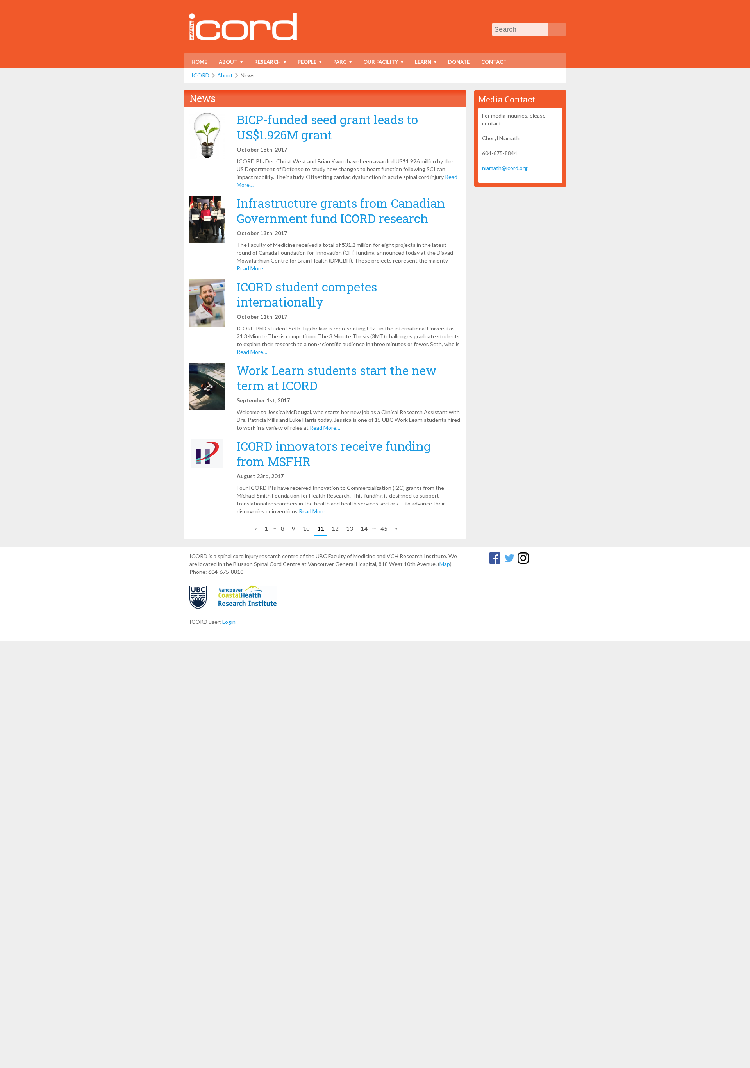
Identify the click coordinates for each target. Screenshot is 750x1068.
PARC (337, 63)
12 (335, 528)
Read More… (252, 268)
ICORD (200, 75)
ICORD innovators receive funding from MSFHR (334, 453)
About (226, 63)
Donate (459, 62)
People (304, 63)
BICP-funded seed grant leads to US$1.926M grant (327, 127)
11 (320, 528)
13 (349, 528)
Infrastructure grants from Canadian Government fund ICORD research (341, 210)
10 (306, 528)
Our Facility (378, 63)
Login (229, 621)
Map (444, 564)
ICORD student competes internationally (307, 294)
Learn (420, 63)
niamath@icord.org (505, 167)
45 (384, 528)
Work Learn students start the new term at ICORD (337, 378)
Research (265, 63)
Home (199, 62)
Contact (494, 62)
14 (364, 528)
